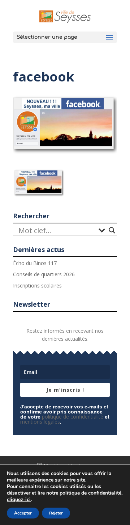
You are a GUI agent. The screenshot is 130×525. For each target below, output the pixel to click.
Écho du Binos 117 (35, 263)
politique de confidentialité (72, 416)
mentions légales (40, 421)
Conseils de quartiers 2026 (44, 274)
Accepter (23, 513)
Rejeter (56, 513)
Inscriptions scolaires (37, 285)
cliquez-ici (19, 499)
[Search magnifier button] (112, 230)
